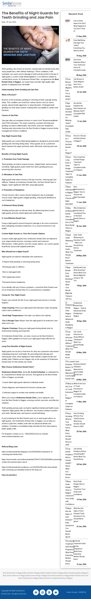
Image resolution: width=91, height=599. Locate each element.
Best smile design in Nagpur (37, 575)
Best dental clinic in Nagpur (13, 573)
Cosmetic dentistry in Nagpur (60, 575)
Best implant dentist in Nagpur (53, 573)
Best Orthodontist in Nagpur (28, 578)
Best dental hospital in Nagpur (76, 573)
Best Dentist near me (79, 575)
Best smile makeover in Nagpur (14, 575)
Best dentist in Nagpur (32, 573)
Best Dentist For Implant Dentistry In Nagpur (56, 578)
